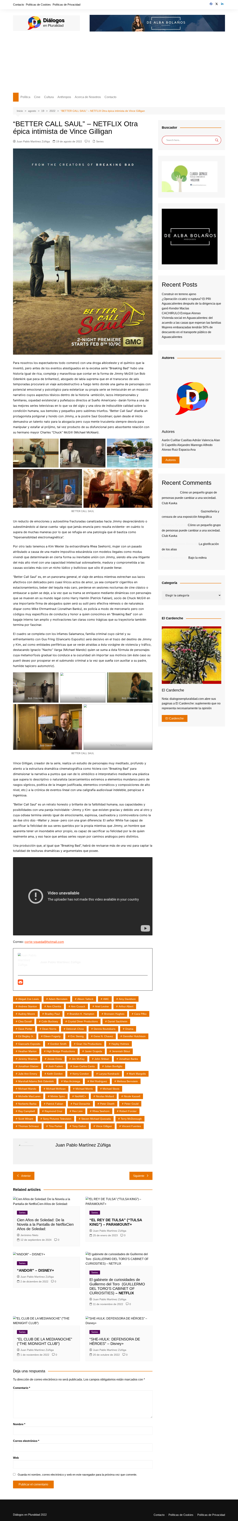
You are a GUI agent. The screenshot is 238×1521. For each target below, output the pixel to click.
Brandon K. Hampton (82, 1013)
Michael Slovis (111, 1088)
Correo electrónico (26, 1440)
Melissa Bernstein (127, 1081)
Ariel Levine (102, 1006)
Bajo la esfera (197, 557)
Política (25, 97)
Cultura (49, 97)
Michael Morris (84, 1088)
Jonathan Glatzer (28, 1066)
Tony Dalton (79, 1126)
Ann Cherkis (54, 1006)
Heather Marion (27, 1051)
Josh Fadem (55, 1066)
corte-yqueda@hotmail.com (44, 942)
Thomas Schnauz (28, 1126)
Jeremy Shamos (27, 1058)
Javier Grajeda (93, 1051)
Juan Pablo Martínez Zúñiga (33, 141)
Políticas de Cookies (38, 4)
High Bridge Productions (60, 1051)
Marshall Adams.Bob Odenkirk (36, 1081)
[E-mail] (20, 983)
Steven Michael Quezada (96, 1118)
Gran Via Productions (89, 1043)
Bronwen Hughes (114, 1013)
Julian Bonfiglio (113, 1066)
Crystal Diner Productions (83, 1021)
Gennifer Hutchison (134, 1036)
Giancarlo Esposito (29, 1043)
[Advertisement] (119, 65)
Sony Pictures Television (57, 1118)
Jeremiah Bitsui (121, 1051)
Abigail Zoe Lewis (28, 999)
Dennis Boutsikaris (104, 1028)
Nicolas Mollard (105, 1096)
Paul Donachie (81, 1103)
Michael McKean (56, 1088)
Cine (37, 97)
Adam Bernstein (58, 999)
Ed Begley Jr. (26, 1036)
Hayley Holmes (120, 1043)
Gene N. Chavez (103, 1036)
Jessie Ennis (54, 1058)
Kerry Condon (81, 1073)
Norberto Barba (27, 1103)
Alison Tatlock (85, 999)
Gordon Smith (58, 1043)
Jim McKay (78, 1058)
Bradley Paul (52, 1013)
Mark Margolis (137, 1073)
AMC (106, 999)
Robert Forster (128, 1111)
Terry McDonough (131, 1118)
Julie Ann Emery (27, 1073)
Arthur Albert (126, 1006)
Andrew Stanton (27, 1006)
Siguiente (138, 1175)
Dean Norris (49, 1028)
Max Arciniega (72, 1081)
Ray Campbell (26, 1111)
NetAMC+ (80, 1096)
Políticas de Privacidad (66, 4)
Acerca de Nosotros (88, 97)
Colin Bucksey (49, 1021)
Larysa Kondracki (109, 1073)
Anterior (26, 1175)
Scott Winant (25, 1118)
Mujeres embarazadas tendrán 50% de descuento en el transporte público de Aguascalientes (187, 332)
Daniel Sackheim (117, 1021)
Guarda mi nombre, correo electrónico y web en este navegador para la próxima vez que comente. (77, 1474)
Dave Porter (25, 1028)
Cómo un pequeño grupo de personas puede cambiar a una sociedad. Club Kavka (189, 498)
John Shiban (101, 1058)
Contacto (18, 4)
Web (16, 1457)
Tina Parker (55, 1126)
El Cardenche (174, 718)
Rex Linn (77, 1111)
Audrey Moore (26, 1013)
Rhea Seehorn (101, 1111)
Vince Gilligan (104, 1126)
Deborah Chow (75, 1028)
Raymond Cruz (53, 1111)
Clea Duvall (25, 1021)
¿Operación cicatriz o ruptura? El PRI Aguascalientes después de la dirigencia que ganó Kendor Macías (191, 303)
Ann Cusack (78, 1006)
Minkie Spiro (57, 1096)
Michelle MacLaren (29, 1096)
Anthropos (64, 97)
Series (100, 141)
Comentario (21, 1387)
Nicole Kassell (132, 1096)
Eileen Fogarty (52, 1036)
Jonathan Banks (128, 1058)
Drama (129, 1028)
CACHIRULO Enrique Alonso (181, 313)
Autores (170, 460)
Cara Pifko (140, 1013)
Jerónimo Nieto (29, 1235)
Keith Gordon (55, 1073)
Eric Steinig (77, 1036)
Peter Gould (131, 1103)
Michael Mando (27, 1088)
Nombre (19, 1424)
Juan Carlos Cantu (84, 1066)
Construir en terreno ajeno (179, 294)
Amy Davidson (127, 999)
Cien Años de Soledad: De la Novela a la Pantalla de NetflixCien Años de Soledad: (45, 1224)
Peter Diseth (107, 1103)
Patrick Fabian (54, 1103)
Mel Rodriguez (98, 1081)
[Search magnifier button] (216, 140)
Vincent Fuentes (131, 1126)
